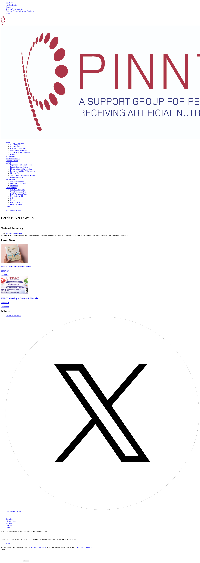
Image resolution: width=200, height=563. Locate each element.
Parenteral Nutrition (13, 159)
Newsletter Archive (17, 196)
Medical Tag (14, 173)
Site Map (9, 523)
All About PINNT (17, 144)
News (12, 200)
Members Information (18, 184)
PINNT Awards (16, 204)
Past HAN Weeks (16, 202)
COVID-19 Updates (17, 190)
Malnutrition (10, 156)
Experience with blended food (21, 165)
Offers (12, 198)
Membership (10, 179)
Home (8, 543)
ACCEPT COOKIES (84, 547)
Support (8, 163)
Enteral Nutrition (12, 161)
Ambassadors (15, 146)
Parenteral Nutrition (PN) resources (23, 171)
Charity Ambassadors (18, 192)
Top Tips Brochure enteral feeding (22, 175)
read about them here (38, 547)
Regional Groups (16, 177)
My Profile (14, 186)
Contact (8, 206)
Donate (8, 13)
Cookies (9, 525)
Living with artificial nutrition (21, 169)
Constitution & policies (18, 150)
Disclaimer (9, 519)
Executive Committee (18, 148)
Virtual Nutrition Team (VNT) (21, 152)
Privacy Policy (11, 521)
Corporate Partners (17, 181)
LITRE (13, 154)
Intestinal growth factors (19, 167)
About (8, 142)
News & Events (11, 188)
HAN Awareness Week (18, 194)
